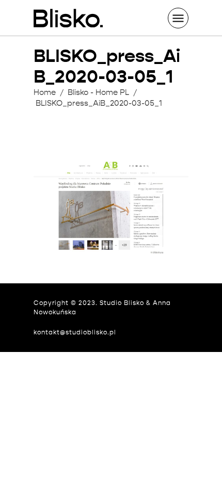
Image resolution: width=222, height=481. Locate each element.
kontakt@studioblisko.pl (75, 332)
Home (45, 92)
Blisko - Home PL (98, 92)
